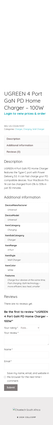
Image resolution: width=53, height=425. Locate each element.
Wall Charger (38, 129)
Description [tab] (13, 138)
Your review (11, 332)
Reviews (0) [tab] (13, 151)
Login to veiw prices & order (25, 113)
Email (8, 361)
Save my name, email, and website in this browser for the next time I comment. (28, 377)
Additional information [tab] (20, 145)
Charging (27, 129)
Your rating (11, 327)
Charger (18, 129)
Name (8, 349)
